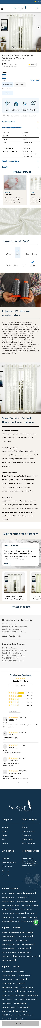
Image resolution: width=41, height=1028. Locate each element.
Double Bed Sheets (21, 940)
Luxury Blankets (21, 917)
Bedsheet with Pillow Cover (11, 944)
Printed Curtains (23, 1007)
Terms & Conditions (28, 843)
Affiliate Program (27, 839)
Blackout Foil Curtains (24, 1015)
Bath (3, 839)
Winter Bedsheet (32, 956)
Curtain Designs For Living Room (12, 983)
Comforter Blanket (8, 913)
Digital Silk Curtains (8, 1015)
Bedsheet (5, 933)
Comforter (11, 894)
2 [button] (18, 782)
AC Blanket (5, 909)
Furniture (5, 843)
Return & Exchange (28, 831)
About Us (25, 827)
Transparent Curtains (8, 1007)
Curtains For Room (8, 995)
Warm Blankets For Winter (30, 905)
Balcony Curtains (7, 979)
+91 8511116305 (7, 866)
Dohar (4, 894)
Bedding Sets (14, 933)
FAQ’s (20, 167)
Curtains (4, 831)
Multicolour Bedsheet (9, 952)
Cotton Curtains (7, 1011)
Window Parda (33, 995)
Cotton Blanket (29, 894)
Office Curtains (20, 979)
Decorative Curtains (20, 1003)
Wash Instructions (20, 161)
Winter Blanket (33, 917)
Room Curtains (21, 995)
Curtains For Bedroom (9, 991)
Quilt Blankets (15, 909)
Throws (19, 894)
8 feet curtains (30, 999)
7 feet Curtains (19, 999)
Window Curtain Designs (10, 987)
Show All (7, 563)
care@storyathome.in (9, 863)
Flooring (4, 835)
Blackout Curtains (7, 1019)
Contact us (5, 859)
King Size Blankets (8, 917)
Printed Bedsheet (27, 944)
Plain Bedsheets (7, 956)
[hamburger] (2, 9)
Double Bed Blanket (8, 901)
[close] (4, 8)
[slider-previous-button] (2, 27)
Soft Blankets (30, 913)
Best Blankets (27, 909)
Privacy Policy (26, 835)
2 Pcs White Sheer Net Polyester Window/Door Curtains (14, 598)
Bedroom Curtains (24, 976)
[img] (13, 717)
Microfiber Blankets (8, 898)
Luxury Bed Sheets (8, 960)
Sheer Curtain (20, 1019)
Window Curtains (18, 972)
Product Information (20, 127)
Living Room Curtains (9, 976)
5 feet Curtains (6, 999)
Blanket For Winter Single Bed (26, 901)
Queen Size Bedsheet (24, 937)
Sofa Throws (6, 921)
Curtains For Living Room (27, 991)
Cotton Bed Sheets (23, 948)
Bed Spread (16, 921)
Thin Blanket (20, 913)
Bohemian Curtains (21, 1011)
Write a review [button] (20, 685)
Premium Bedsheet (8, 948)
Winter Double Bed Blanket (10, 905)
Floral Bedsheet (20, 956)
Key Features (20, 122)
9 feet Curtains (6, 1003)
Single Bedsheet (7, 940)
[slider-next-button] (38, 27)
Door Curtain (6, 972)
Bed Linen (5, 827)
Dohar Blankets (22, 898)
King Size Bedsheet (8, 937)
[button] (13, 693)
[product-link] (14, 582)
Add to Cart (20, 1023)
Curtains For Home (26, 987)
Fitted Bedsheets (27, 933)
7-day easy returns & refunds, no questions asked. (21, 115)
